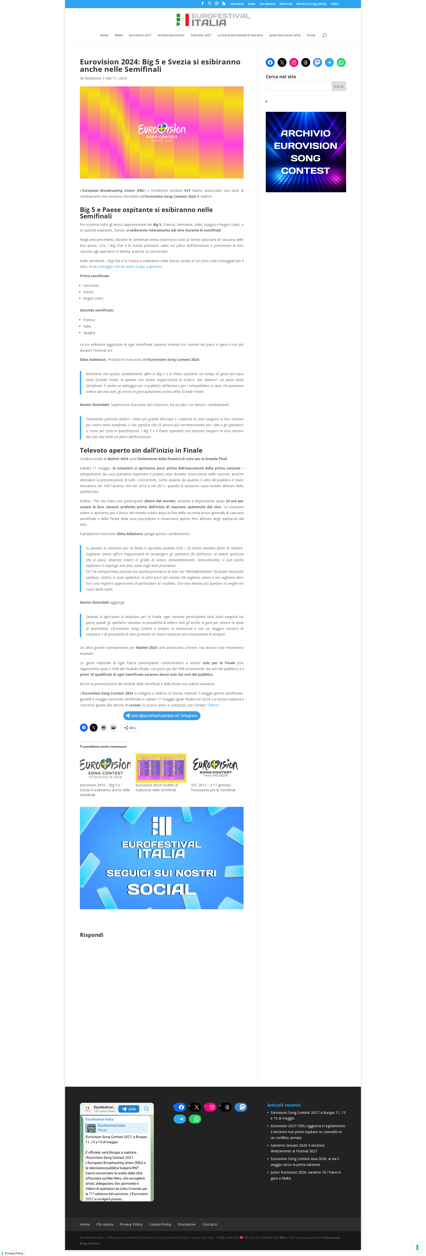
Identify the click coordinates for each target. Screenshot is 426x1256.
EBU (282, 1238)
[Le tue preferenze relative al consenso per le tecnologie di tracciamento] (417, 1247)
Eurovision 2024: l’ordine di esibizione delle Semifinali (157, 787)
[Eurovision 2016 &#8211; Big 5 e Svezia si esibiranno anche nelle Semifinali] (105, 768)
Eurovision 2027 (140, 35)
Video (335, 4)
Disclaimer (187, 1224)
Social (311, 35)
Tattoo (213, 705)
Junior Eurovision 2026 (285, 35)
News (119, 35)
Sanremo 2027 (201, 35)
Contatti (209, 1224)
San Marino (267, 4)
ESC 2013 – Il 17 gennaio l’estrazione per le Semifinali (213, 787)
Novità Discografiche (311, 4)
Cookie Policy (160, 1224)
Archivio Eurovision (171, 35)
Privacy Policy (131, 1224)
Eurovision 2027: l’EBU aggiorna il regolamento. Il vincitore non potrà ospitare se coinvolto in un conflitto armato (308, 1131)
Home (104, 35)
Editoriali (286, 4)
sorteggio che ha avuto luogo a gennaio (130, 266)
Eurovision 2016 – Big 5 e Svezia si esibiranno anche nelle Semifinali (105, 790)
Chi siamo (104, 1224)
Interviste (237, 4)
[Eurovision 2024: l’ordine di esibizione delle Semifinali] (161, 768)
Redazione (93, 78)
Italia (251, 4)
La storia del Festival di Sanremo (240, 35)
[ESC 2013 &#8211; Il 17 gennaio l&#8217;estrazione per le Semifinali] (216, 768)
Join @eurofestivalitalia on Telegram (164, 715)
